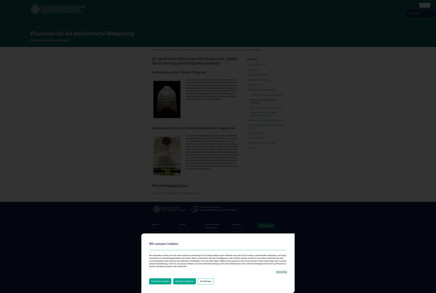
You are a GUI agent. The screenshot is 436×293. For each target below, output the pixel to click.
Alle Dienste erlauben (160, 281)
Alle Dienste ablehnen (184, 281)
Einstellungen (205, 281)
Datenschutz (281, 272)
